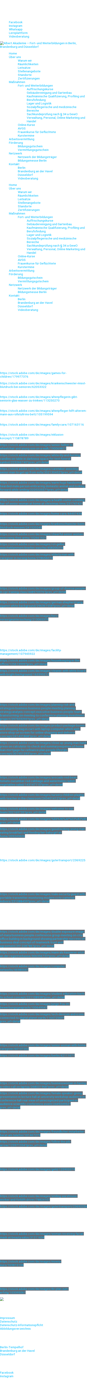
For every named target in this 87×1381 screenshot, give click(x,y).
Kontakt (14, 164)
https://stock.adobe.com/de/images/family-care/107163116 (42, 424)
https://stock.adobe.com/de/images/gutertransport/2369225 (42, 860)
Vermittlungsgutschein (33, 150)
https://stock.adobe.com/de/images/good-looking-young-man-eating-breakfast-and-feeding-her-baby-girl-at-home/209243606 (43, 832)
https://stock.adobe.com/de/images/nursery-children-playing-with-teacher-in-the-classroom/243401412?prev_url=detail (42, 796)
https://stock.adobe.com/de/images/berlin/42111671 (37, 1055)
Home (13, 53)
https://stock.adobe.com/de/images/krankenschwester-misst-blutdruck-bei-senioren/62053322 (43, 385)
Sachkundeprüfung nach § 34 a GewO (52, 114)
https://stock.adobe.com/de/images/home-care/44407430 (41, 513)
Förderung (16, 142)
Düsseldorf (25, 175)
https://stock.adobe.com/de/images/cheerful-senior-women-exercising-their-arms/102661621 (42, 535)
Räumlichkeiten (28, 64)
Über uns (15, 57)
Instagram (6, 1376)
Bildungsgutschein (30, 146)
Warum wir (25, 60)
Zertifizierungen (29, 78)
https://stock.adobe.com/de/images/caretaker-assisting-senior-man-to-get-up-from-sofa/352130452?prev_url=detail (41, 470)
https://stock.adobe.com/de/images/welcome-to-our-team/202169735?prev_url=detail (37, 810)
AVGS (22, 128)
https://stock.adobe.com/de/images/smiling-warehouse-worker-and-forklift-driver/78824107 (39, 1197)
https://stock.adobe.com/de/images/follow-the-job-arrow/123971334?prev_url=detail (35, 1143)
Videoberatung (28, 178)
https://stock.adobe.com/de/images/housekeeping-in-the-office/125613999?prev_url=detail (40, 662)
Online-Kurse (26, 125)
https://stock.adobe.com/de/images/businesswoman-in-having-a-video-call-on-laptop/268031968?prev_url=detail (43, 1084)
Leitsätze (24, 67)
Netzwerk (15, 153)
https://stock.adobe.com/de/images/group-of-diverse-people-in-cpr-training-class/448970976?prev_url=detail (43, 590)
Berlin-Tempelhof (11, 1347)
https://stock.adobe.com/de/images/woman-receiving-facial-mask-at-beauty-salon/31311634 (42, 1235)
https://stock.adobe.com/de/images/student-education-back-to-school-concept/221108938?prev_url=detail (42, 995)
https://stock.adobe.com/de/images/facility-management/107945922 (30, 651)
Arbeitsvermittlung (21, 139)
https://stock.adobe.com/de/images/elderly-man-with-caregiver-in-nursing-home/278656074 (37, 556)
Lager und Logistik (39, 103)
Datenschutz (8, 1321)
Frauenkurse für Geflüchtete (37, 132)
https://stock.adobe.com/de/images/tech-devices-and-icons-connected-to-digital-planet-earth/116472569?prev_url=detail (42, 1017)
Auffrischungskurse (40, 89)
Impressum (7, 1318)
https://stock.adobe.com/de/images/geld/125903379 (37, 1169)
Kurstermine (26, 135)
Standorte (25, 75)
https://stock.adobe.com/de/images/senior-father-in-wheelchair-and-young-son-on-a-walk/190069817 (36, 446)
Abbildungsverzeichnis (15, 1328)
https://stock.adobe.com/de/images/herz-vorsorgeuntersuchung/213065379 (29, 617)
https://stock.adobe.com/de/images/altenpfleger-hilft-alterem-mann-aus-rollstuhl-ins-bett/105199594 (43, 412)
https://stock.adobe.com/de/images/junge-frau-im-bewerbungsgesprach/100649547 (35, 1005)
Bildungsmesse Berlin (32, 160)
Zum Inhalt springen (13, 2)
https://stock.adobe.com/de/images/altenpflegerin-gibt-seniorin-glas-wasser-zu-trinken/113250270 (39, 398)
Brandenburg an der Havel (35, 171)
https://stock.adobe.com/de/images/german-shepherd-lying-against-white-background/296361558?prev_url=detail (41, 603)
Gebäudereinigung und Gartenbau (49, 92)
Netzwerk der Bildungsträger (37, 157)
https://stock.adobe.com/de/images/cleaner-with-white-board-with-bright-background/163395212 (43, 672)
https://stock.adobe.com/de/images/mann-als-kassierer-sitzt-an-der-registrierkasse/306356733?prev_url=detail (42, 954)
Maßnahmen (17, 82)
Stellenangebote (29, 71)
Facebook (7, 1372)
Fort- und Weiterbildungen (35, 85)
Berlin (21, 167)
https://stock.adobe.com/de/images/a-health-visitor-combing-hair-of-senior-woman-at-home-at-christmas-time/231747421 (42, 501)
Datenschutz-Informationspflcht (21, 1325)
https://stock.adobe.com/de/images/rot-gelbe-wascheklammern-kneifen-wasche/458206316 (32, 545)
